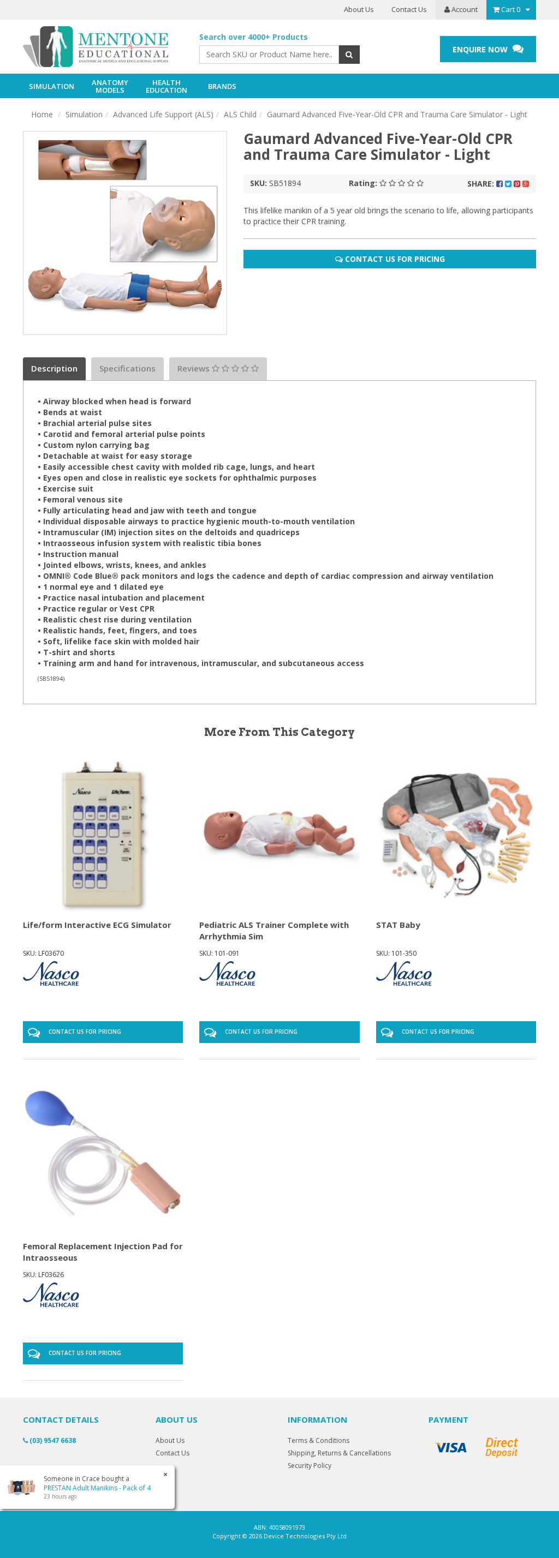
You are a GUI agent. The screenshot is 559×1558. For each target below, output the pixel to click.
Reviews (194, 368)
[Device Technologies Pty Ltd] (103, 47)
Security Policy (309, 1465)
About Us (359, 9)
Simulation (84, 114)
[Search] (349, 54)
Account (464, 9)
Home (42, 114)
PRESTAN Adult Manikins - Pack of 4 (97, 1488)
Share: (481, 183)
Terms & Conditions (318, 1440)
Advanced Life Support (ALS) (163, 114)
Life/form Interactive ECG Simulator (97, 924)
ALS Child (240, 114)
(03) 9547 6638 (52, 1440)
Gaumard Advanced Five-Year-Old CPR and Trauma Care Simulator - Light (397, 114)
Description (54, 368)
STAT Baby (398, 924)
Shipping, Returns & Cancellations (339, 1453)
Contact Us (409, 9)
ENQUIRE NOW (481, 49)
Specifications (127, 368)
